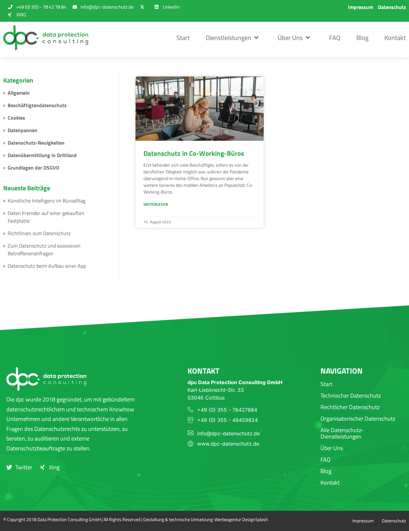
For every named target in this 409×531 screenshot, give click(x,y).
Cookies (16, 118)
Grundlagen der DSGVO (33, 167)
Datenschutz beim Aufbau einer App (47, 266)
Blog (362, 38)
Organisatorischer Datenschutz (357, 418)
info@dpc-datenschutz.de (228, 433)
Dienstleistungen (228, 38)
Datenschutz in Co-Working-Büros (193, 153)
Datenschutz (392, 7)
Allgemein (19, 93)
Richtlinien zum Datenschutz (39, 233)
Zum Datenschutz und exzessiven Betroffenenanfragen (44, 249)
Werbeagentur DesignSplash (241, 519)
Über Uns (290, 38)
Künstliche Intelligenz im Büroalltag (46, 200)
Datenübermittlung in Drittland (42, 155)
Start (183, 38)
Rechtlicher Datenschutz (350, 407)
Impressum (360, 7)
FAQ (334, 38)
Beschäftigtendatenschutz (37, 105)
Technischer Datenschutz (350, 395)
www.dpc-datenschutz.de (228, 443)
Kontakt (395, 38)
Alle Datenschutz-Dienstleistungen (342, 433)
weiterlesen (155, 204)
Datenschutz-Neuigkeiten (36, 143)
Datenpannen (22, 130)
